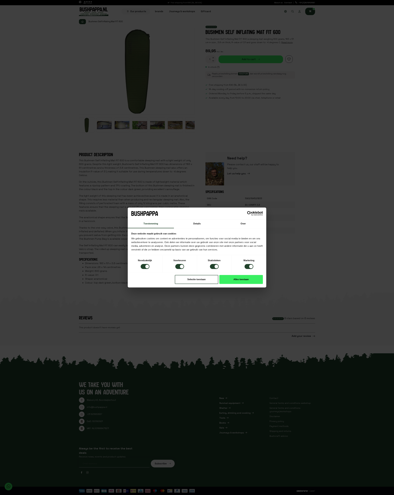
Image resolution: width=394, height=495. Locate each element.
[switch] (179, 266)
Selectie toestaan (196, 279)
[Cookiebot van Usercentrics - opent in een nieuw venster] (249, 213)
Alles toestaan (241, 279)
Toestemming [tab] (150, 223)
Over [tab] (243, 223)
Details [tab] (197, 223)
